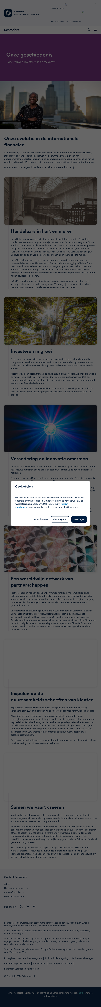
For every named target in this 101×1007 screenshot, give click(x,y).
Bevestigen (79, 519)
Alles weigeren (60, 519)
